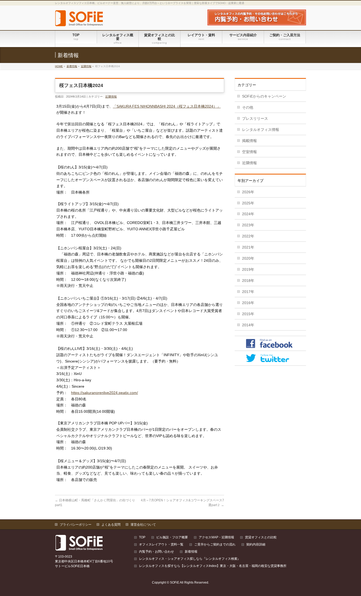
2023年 (248, 225)
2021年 (248, 247)
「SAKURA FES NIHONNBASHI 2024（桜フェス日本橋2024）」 (167, 106)
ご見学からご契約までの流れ (214, 544)
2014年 (248, 325)
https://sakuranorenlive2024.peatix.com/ (104, 393)
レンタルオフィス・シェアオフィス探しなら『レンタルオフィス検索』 (189, 559)
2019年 (248, 269)
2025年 (248, 203)
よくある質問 (111, 524)
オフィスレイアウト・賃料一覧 (161, 544)
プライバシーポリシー (75, 524)
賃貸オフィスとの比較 (261, 537)
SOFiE (174, 582)
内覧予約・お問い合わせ (156, 551)
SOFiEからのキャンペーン (264, 96)
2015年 (248, 314)
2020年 (248, 258)
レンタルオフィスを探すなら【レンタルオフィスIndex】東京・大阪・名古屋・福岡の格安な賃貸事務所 (212, 566)
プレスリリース (255, 118)
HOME (59, 66)
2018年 (248, 280)
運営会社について (143, 524)
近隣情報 (86, 66)
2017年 (248, 292)
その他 (247, 107)
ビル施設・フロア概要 (172, 537)
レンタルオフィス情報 (260, 129)
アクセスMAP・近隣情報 (216, 537)
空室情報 (249, 152)
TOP (142, 537)
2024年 (248, 214)
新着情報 (72, 66)
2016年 (248, 303)
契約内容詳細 (255, 544)
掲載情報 (249, 141)
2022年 (248, 236)
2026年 (248, 192)
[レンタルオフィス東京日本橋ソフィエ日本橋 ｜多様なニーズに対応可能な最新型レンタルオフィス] (79, 20)
